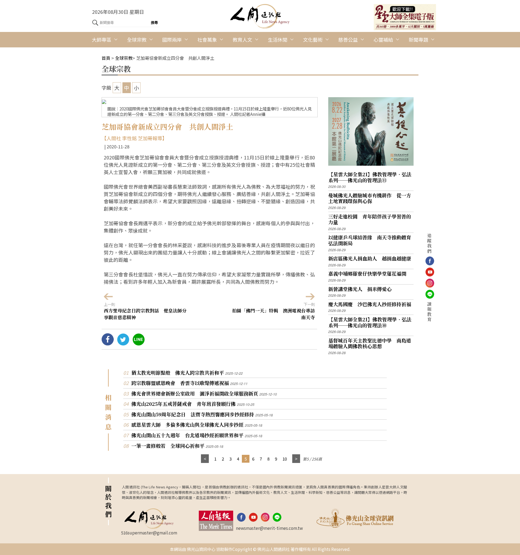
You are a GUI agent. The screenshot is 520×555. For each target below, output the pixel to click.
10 (284, 459)
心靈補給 (383, 39)
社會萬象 (207, 39)
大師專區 (101, 39)
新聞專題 (418, 39)
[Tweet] (123, 343)
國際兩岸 (172, 39)
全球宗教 (137, 39)
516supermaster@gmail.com (149, 533)
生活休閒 (277, 39)
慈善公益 (348, 39)
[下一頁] (296, 459)
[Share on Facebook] (108, 343)
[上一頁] (205, 459)
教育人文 (242, 39)
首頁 (106, 58)
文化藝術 (313, 39)
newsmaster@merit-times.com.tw (269, 528)
